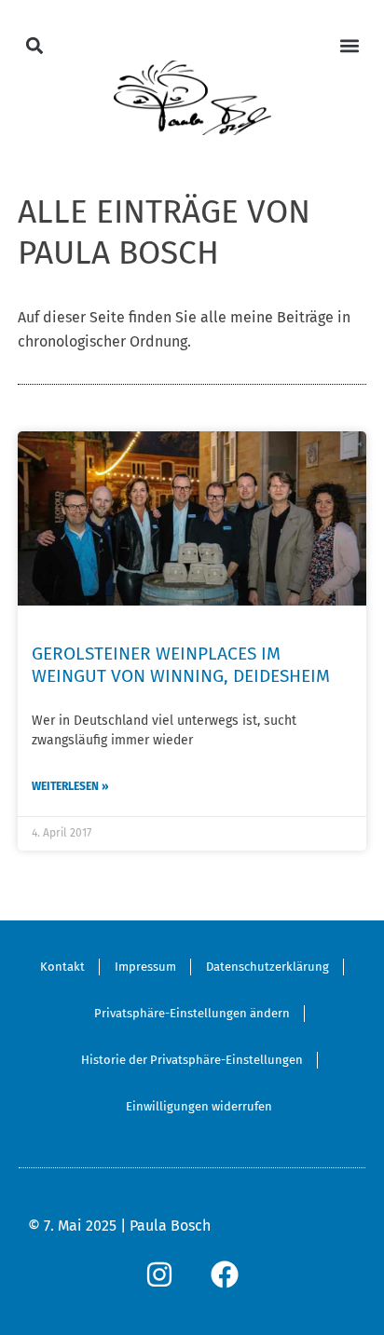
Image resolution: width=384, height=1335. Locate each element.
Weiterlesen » (70, 786)
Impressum (145, 967)
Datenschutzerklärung (267, 967)
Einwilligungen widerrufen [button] (199, 1106)
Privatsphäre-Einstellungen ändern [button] (192, 1013)
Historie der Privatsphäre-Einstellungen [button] (192, 1060)
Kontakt (62, 967)
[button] (35, 45)
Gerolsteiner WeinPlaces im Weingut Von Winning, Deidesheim (181, 665)
